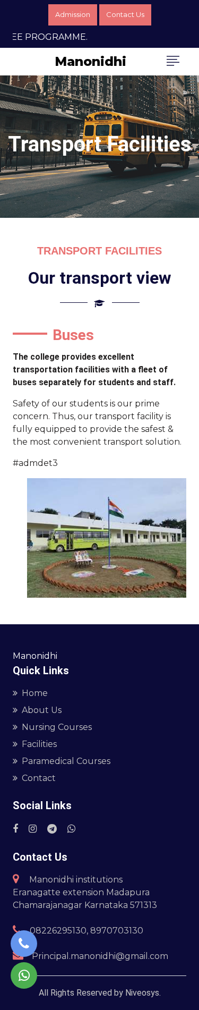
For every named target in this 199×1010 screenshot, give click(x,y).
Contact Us (125, 14)
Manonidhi (90, 61)
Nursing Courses (57, 727)
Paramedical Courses (66, 761)
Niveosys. (142, 993)
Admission (72, 14)
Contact (39, 778)
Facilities (39, 744)
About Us (42, 710)
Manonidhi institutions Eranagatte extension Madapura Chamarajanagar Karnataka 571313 (85, 892)
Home (35, 693)
